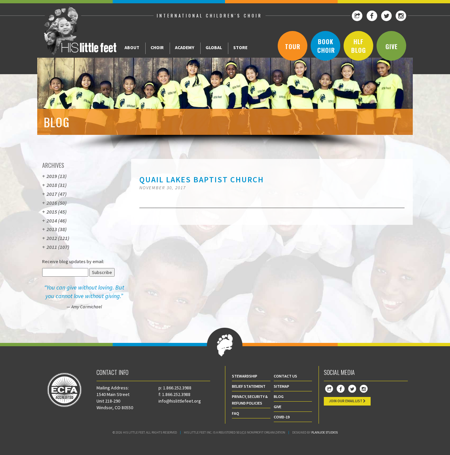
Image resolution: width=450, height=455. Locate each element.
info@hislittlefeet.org (179, 401)
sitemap (281, 386)
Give (391, 46)
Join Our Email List (346, 401)
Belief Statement (249, 386)
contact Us (285, 376)
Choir (157, 47)
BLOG (279, 396)
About (132, 47)
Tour (292, 46)
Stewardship (244, 376)
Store (240, 47)
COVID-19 (282, 416)
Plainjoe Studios (324, 432)
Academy (184, 47)
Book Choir (326, 45)
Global (214, 47)
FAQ (235, 413)
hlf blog (358, 45)
